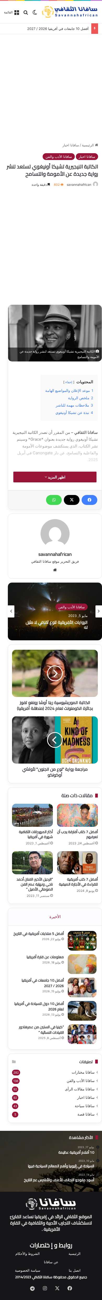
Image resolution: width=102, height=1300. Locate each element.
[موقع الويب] (55, 570)
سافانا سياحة (85, 1106)
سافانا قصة (86, 1114)
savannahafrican (79, 185)
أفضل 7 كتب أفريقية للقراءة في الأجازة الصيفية (78, 882)
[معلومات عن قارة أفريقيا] (82, 964)
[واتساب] (54, 500)
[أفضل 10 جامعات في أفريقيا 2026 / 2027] (82, 987)
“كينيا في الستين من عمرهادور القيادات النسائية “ (41, 1030)
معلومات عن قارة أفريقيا (45, 956)
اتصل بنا (75, 1270)
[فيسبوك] (89, 500)
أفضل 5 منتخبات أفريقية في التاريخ (38, 933)
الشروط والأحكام (27, 1253)
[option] (55, 611)
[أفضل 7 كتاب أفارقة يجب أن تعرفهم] (77, 815)
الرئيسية (88, 145)
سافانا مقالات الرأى (80, 1089)
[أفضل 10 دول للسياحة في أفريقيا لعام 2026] (82, 1011)
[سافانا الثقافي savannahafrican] (69, 11)
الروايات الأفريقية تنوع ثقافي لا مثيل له (57, 625)
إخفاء (68, 382)
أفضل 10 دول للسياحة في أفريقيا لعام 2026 (39, 1006)
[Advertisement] (51, 87)
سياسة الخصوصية (27, 1270)
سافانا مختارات (83, 1072)
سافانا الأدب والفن (59, 156)
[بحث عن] (25, 14)
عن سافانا (51, 1262)
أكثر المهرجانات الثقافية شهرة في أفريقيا (36, 834)
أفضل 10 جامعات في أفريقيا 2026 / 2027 (58, 28)
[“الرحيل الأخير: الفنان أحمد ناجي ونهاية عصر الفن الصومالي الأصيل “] (32, 862)
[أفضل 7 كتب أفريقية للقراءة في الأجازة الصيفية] (77, 862)
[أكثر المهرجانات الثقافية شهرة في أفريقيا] (32, 815)
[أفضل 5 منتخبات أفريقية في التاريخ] (82, 941)
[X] (72, 500)
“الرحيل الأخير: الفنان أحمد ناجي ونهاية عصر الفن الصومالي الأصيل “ (34, 884)
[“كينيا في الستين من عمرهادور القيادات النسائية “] (82, 1034)
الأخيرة (55, 916)
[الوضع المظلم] (34, 14)
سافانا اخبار (71, 145)
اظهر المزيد (56, 477)
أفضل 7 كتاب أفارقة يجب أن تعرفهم (77, 834)
